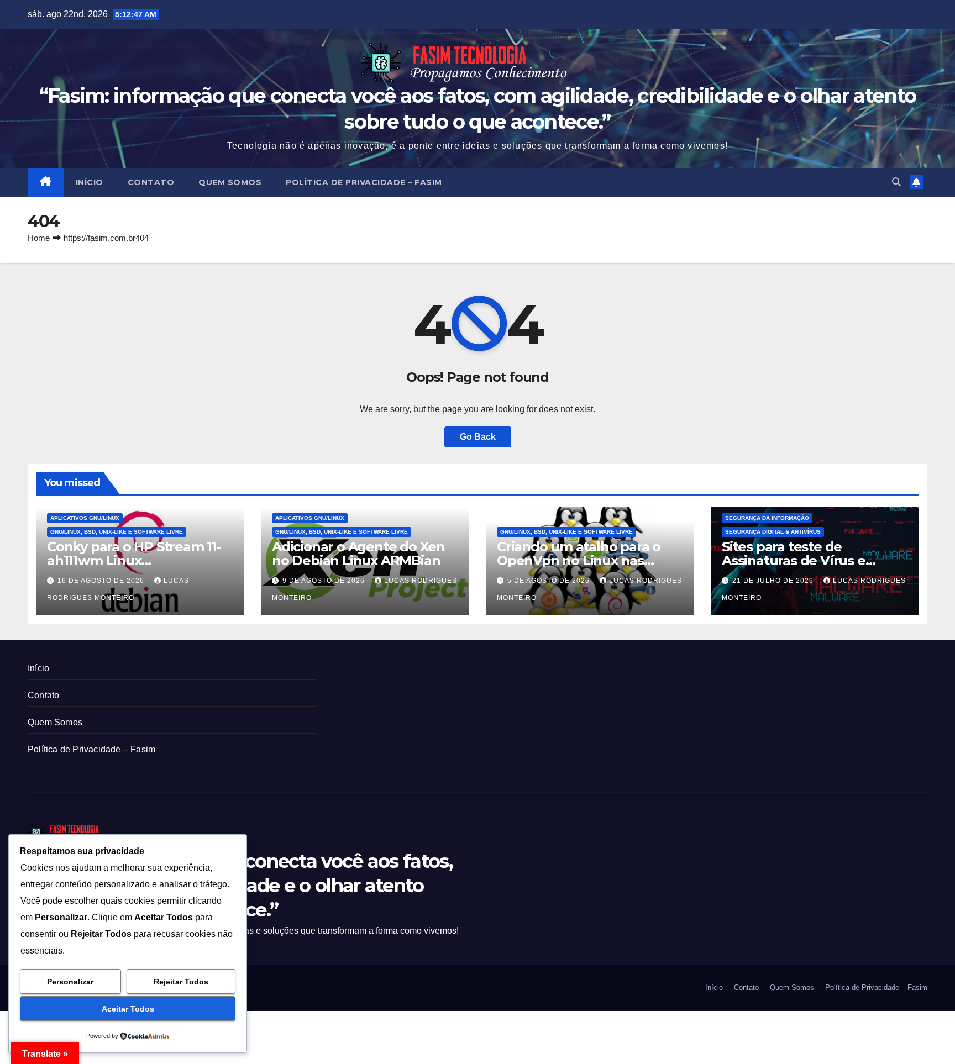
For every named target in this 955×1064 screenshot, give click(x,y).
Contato (151, 182)
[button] (896, 182)
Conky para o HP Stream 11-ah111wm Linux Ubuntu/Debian (134, 560)
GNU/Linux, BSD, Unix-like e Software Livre (116, 532)
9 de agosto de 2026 (324, 580)
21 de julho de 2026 (774, 580)
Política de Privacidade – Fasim (364, 182)
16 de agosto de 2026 (101, 580)
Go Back (478, 436)
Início (89, 182)
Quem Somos (229, 182)
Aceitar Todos (128, 1008)
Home (39, 238)
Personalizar (70, 981)
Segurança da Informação (767, 518)
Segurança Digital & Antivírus (773, 532)
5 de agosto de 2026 (549, 580)
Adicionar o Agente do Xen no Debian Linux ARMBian (358, 553)
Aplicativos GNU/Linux (84, 518)
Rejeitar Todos (181, 981)
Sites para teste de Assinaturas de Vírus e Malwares (793, 560)
